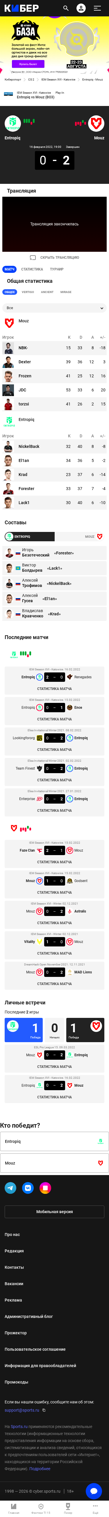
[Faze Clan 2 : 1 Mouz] (85, 123)
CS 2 (31, 79)
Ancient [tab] (47, 292)
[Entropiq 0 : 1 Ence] (31, 123)
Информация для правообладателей (40, 1365)
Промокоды (16, 1382)
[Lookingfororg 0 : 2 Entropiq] (29, 121)
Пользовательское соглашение (35, 1349)
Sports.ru (19, 1426)
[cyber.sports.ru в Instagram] (46, 1189)
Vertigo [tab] (28, 292)
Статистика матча (54, 689)
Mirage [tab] (66, 292)
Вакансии (14, 1283)
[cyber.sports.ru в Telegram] (12, 1189)
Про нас (12, 1234)
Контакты (14, 1267)
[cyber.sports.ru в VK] (29, 1189)
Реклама (13, 1300)
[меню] (97, 8)
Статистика (32, 269)
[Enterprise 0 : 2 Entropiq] (24, 121)
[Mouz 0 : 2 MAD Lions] (76, 124)
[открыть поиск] (66, 8)
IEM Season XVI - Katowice (58, 79)
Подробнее (39, 1468)
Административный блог (29, 1316)
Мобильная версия (54, 1211)
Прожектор (16, 1333)
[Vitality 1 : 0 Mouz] (78, 123)
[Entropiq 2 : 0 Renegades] (34, 121)
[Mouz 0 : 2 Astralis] (80, 124)
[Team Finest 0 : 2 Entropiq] (27, 121)
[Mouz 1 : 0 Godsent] (83, 121)
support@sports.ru (22, 1410)
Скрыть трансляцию (59, 258)
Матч (9, 269)
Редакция (14, 1251)
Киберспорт (13, 79)
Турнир (57, 269)
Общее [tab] (10, 292)
